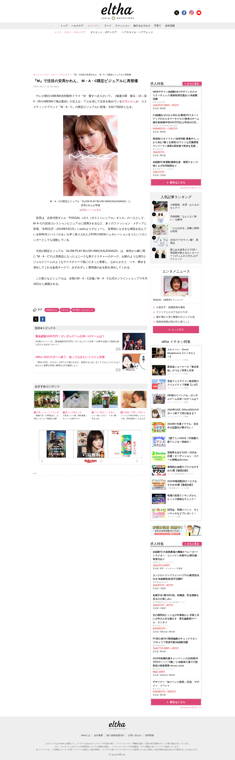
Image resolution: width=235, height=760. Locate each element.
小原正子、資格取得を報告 (170, 307)
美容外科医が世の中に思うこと (173, 321)
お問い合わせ (134, 735)
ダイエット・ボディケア (103, 32)
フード (107, 25)
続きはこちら (177, 182)
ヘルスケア (77, 25)
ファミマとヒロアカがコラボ (172, 312)
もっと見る (178, 329)
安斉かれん (129, 101)
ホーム (36, 74)
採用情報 (149, 735)
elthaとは (85, 735)
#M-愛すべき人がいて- (83, 310)
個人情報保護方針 (115, 735)
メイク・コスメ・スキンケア (70, 32)
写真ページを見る (91, 209)
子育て (157, 25)
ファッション (122, 25)
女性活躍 (170, 25)
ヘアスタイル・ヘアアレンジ (137, 32)
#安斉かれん (52, 310)
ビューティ (94, 25)
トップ (64, 25)
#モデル (65, 310)
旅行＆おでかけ (141, 25)
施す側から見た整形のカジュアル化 (175, 316)
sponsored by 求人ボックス (191, 188)
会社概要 (98, 735)
